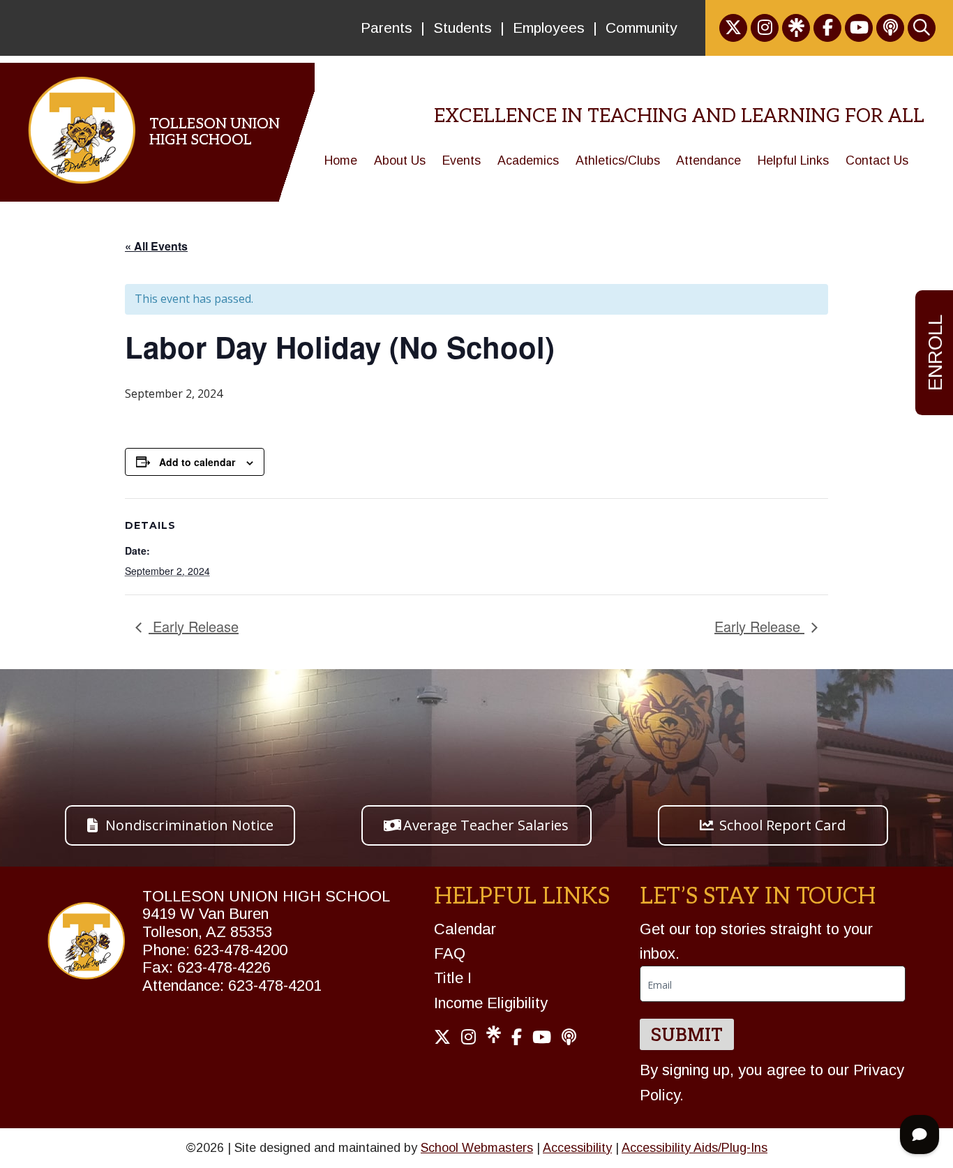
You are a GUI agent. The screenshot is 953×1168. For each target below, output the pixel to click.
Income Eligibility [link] (491, 1003)
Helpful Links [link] (793, 160)
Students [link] (462, 28)
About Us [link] (400, 160)
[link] (733, 28)
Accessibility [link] (577, 1148)
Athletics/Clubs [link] (618, 160)
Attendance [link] (708, 160)
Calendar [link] (465, 929)
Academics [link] (528, 160)
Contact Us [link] (877, 160)
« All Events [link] (156, 246)
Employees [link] (549, 28)
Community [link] (641, 28)
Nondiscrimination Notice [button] (189, 825)
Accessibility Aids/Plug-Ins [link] (694, 1148)
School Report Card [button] (782, 825)
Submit (687, 1034)
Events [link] (461, 160)
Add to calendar (197, 462)
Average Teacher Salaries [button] (486, 825)
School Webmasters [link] (477, 1148)
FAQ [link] (449, 953)
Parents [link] (386, 28)
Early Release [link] (194, 626)
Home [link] (340, 160)
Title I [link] (453, 978)
